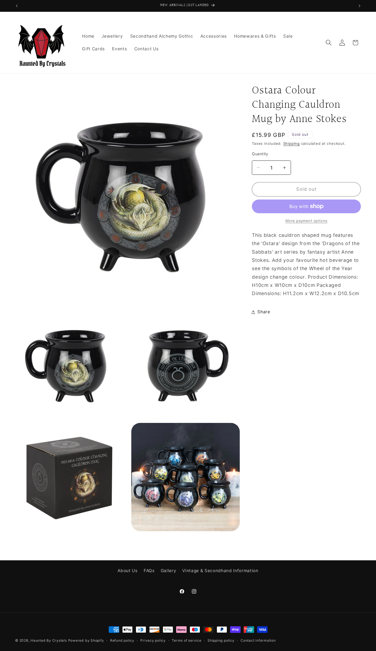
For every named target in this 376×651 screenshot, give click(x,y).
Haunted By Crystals (49, 640)
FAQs (149, 571)
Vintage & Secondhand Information (220, 571)
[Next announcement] (359, 6)
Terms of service (186, 640)
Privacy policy (153, 640)
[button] (328, 42)
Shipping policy (221, 640)
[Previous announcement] (17, 6)
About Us (127, 571)
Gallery (168, 571)
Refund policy (122, 640)
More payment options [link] (306, 220)
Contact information (258, 640)
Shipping (291, 143)
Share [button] (263, 311)
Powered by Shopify (86, 640)
